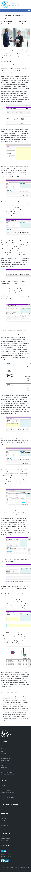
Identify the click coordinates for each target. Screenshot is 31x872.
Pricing (2, 777)
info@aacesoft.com (5, 838)
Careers (3, 823)
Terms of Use (4, 830)
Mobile (2, 765)
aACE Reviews (4, 795)
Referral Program (5, 825)
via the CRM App (9, 334)
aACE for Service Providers (7, 774)
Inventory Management (6, 756)
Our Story (3, 818)
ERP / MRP (4, 753)
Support (3, 809)
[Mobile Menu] (29, 10)
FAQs (2, 799)
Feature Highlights (5, 790)
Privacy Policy (4, 827)
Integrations (4, 767)
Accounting (4, 748)
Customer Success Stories (7, 797)
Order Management (6, 758)
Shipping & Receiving (6, 763)
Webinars (3, 788)
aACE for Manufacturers (7, 772)
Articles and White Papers (7, 792)
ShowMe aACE (4, 785)
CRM (6, 18)
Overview (3, 746)
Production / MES (5, 760)
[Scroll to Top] (28, 869)
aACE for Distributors (6, 770)
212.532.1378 (4, 840)
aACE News (4, 820)
